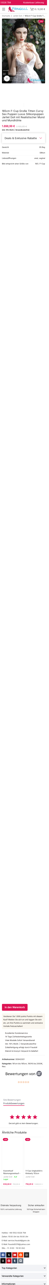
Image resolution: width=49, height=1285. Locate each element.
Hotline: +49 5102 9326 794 (14, 1233)
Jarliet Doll (17, 16)
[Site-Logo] (18, 9)
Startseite (6, 16)
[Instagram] (26, 1255)
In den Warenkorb (15, 1007)
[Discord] (20, 1260)
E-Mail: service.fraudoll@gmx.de (16, 1240)
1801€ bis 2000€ (35, 1063)
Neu (3, 1066)
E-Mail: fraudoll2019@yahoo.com (16, 1244)
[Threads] (3, 1260)
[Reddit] (20, 1255)
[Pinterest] (8, 1260)
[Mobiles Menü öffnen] (4, 9)
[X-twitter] (8, 1255)
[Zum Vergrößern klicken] (7, 79)
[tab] (12, 1100)
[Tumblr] (14, 1260)
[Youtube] (14, 1255)
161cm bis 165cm (19, 1063)
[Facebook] (3, 1255)
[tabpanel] (23, 1119)
